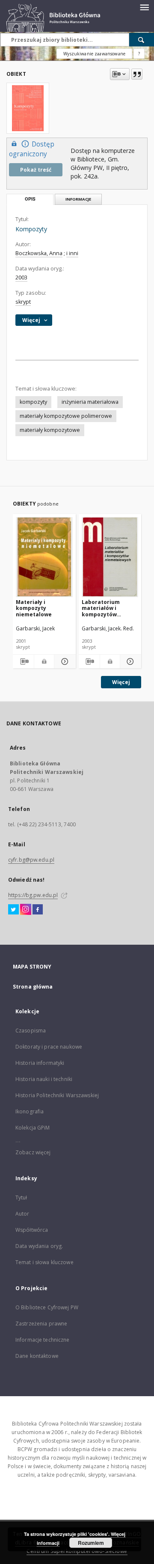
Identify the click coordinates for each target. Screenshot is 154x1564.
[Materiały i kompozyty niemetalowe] (44, 557)
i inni (72, 253)
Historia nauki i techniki (43, 1079)
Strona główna (33, 986)
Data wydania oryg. (39, 1246)
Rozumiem (91, 1543)
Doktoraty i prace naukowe (48, 1046)
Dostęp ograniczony (31, 149)
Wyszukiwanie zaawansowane (94, 54)
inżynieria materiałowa (90, 401)
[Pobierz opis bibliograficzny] (23, 661)
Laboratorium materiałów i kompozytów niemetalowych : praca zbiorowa (104, 608)
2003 (21, 277)
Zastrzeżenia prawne (41, 1323)
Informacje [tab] (78, 199)
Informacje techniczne (42, 1339)
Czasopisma (30, 1030)
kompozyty (33, 401)
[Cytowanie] (136, 74)
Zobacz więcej (33, 1152)
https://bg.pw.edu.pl (33, 895)
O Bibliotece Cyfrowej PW (46, 1307)
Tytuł (21, 1197)
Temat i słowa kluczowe (44, 1262)
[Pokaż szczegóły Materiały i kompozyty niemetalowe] (63, 661)
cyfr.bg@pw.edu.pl (31, 859)
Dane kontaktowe (37, 1356)
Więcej (121, 682)
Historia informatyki (39, 1063)
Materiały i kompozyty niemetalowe (34, 608)
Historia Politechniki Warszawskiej (57, 1095)
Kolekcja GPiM (32, 1127)
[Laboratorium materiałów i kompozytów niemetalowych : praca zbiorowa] (110, 557)
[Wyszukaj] (141, 39)
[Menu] (144, 7)
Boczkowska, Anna (38, 253)
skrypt (23, 301)
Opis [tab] (30, 199)
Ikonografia (29, 1111)
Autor (22, 1213)
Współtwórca (31, 1229)
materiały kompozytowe (50, 430)
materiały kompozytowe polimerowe (66, 416)
